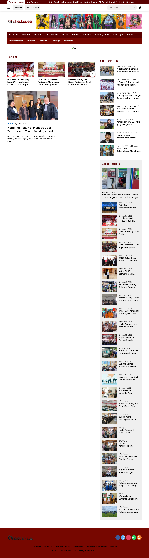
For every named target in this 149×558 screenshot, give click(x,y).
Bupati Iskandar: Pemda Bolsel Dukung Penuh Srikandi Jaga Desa (128, 338)
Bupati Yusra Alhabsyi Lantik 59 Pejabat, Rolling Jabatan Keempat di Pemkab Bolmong (129, 418)
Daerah (37, 34)
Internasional (52, 34)
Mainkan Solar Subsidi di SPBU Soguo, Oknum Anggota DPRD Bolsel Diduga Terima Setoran (120, 196)
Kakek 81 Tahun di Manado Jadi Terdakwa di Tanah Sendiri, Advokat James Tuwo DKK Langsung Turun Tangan (32, 133)
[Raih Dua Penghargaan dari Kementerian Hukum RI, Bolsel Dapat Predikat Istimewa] (109, 207)
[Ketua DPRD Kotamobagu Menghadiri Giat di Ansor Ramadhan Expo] (107, 150)
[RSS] (139, 537)
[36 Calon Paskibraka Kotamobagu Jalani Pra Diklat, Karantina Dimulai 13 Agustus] (109, 511)
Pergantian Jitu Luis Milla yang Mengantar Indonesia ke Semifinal (128, 123)
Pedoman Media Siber (96, 546)
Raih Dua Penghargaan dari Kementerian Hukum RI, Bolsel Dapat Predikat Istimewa (75, 2)
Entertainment (16, 40)
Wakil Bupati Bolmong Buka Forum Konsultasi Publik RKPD (128, 70)
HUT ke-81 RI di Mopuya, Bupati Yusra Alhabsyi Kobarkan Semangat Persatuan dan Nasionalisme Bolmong (19, 82)
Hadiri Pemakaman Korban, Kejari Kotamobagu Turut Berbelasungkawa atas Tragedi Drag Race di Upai (128, 325)
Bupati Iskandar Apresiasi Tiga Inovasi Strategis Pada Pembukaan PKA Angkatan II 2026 (129, 471)
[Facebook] (117, 537)
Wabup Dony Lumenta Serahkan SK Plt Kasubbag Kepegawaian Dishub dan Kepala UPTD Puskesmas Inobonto (129, 497)
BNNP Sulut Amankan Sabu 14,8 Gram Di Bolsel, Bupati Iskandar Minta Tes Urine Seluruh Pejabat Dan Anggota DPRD (129, 312)
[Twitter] (123, 537)
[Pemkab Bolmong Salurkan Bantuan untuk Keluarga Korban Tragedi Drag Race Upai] (109, 286)
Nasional (26, 34)
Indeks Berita (33, 7)
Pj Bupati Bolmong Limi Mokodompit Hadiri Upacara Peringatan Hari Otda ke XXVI (129, 83)
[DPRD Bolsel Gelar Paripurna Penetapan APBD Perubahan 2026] (109, 260)
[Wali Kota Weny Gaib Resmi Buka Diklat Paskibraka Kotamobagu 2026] (109, 405)
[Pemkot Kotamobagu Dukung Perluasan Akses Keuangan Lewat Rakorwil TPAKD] (109, 445)
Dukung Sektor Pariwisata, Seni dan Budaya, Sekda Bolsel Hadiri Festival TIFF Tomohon (129, 365)
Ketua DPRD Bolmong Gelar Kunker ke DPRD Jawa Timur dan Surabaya (127, 272)
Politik (65, 34)
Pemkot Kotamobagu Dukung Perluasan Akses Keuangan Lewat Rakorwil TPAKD (127, 444)
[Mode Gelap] (140, 7)
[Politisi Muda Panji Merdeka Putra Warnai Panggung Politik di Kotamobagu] (107, 110)
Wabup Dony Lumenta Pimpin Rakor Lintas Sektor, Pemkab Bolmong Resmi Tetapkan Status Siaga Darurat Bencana (129, 391)
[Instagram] (128, 537)
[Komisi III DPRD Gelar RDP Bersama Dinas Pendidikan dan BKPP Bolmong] (109, 299)
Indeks (130, 34)
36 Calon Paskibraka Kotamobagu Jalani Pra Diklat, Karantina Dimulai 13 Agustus (129, 510)
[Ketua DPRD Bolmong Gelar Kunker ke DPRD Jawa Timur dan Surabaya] (109, 273)
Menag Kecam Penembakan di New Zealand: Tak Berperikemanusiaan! (127, 136)
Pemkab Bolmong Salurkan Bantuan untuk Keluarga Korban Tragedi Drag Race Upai (127, 285)
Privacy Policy (63, 546)
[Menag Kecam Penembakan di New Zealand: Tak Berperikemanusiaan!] (107, 137)
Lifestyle (43, 40)
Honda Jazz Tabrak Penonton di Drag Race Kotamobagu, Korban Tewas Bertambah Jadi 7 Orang (128, 352)
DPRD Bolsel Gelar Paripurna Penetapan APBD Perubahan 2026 (129, 259)
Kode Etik (48, 546)
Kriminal (87, 34)
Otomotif (68, 40)
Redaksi (18, 7)
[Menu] (9, 7)
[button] (134, 7)
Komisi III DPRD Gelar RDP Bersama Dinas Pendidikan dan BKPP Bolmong (129, 299)
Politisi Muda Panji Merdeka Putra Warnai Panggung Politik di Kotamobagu (128, 110)
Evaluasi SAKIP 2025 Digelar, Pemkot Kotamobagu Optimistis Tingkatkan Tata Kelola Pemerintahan (129, 457)
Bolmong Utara (102, 34)
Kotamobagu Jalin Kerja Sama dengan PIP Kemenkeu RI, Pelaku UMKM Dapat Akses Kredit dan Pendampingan (128, 484)
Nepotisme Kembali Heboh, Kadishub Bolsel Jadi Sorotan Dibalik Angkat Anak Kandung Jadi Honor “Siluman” (129, 378)
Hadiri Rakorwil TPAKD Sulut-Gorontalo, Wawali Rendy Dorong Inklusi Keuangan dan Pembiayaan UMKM (129, 431)
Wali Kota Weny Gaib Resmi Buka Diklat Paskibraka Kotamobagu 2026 (129, 404)
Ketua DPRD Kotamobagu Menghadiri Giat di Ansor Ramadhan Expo (129, 149)
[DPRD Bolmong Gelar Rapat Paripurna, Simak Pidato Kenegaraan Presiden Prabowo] (81, 69)
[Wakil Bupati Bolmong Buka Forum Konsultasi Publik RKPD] (107, 71)
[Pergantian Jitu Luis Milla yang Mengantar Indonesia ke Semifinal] (107, 124)
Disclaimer (78, 546)
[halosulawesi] (19, 21)
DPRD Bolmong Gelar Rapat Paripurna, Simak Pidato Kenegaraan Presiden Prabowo (80, 82)
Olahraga (118, 34)
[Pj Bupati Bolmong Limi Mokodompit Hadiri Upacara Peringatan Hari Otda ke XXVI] (107, 84)
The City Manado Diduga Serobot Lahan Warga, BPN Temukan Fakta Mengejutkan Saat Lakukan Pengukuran (129, 96)
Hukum (75, 34)
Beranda (13, 34)
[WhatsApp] (134, 537)
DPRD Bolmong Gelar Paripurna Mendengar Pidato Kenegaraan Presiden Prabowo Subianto (51, 82)
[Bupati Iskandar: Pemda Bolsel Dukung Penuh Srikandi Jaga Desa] (109, 339)
